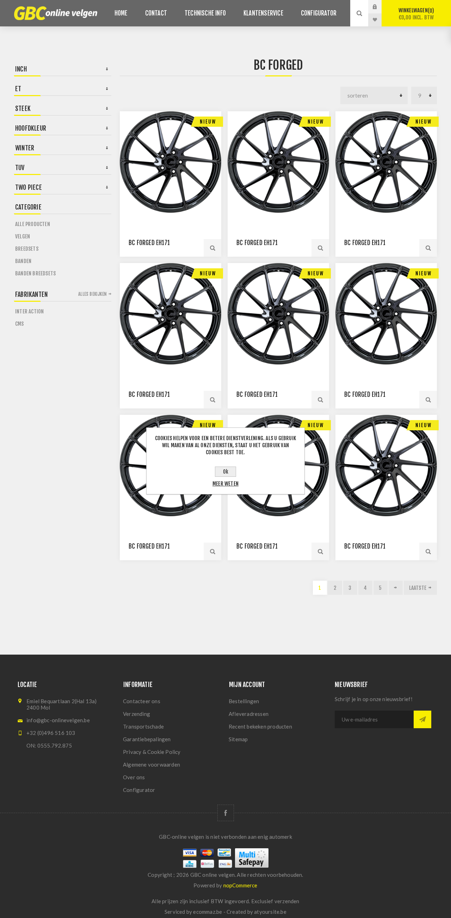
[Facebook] (225, 813)
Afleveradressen (248, 714)
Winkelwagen (416, 14)
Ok (225, 472)
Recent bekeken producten (260, 726)
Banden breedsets (35, 273)
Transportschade (143, 726)
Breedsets (26, 248)
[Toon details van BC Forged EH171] (170, 162)
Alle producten (32, 224)
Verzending (136, 714)
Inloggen (380, 7)
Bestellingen (244, 701)
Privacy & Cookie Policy (152, 752)
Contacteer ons (141, 701)
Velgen (22, 236)
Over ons (134, 777)
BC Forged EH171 (149, 242)
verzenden (286, 901)
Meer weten (225, 483)
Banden (23, 261)
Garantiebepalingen (147, 739)
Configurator (139, 790)
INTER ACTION (29, 311)
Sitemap (238, 739)
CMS (19, 323)
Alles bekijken (92, 294)
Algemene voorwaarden (151, 764)
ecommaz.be (207, 911)
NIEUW (208, 122)
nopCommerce (240, 885)
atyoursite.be (270, 911)
